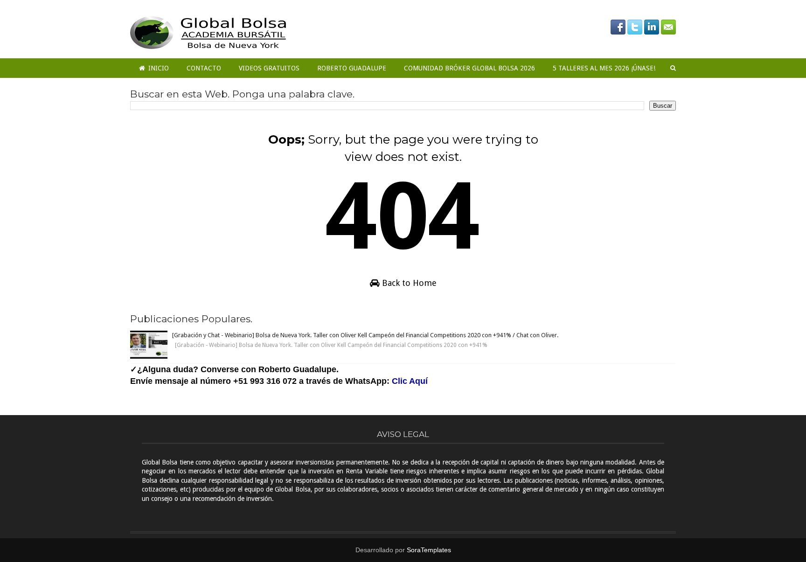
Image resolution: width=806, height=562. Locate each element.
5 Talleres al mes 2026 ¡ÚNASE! (604, 68)
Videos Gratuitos (269, 68)
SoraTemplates (429, 550)
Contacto (204, 68)
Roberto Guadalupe (351, 68)
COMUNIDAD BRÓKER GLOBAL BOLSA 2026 (469, 68)
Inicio (157, 68)
